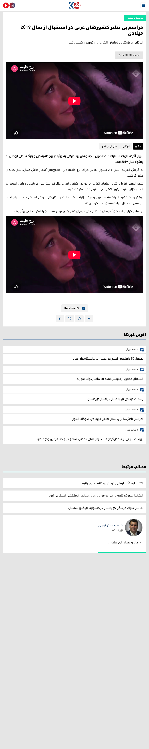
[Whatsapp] (79, 318)
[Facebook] (60, 318)
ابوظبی (126, 146)
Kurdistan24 (71, 308)
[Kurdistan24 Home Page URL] (74, 5)
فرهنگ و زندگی (135, 18)
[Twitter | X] (69, 318)
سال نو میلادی (109, 146)
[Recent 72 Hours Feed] (12, 5)
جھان (138, 146)
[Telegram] (89, 318)
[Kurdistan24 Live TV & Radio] (6, 5)
